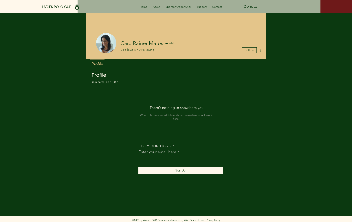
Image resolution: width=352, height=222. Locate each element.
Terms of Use (197, 220)
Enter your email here (157, 152)
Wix (186, 220)
